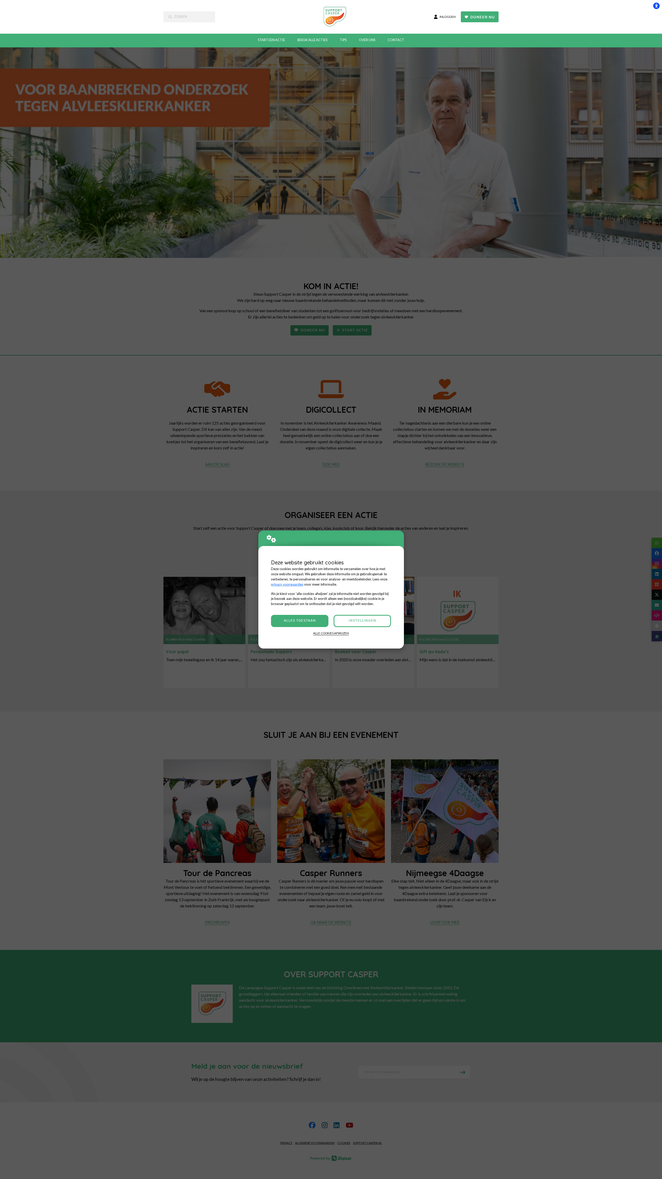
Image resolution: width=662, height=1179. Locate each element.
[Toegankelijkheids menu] (656, 6)
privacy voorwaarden (287, 584)
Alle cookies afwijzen (331, 633)
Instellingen (362, 620)
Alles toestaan (300, 620)
